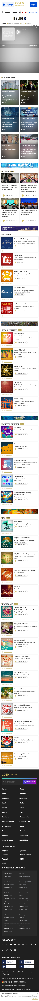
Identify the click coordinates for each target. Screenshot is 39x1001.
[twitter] (31, 25)
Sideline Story (18, 399)
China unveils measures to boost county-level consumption (29, 212)
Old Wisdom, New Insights (23, 721)
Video (4, 831)
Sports (4, 812)
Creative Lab (25, 821)
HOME (4, 23)
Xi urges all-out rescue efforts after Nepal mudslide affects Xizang (28, 151)
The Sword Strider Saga (22, 705)
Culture (22, 803)
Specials (5, 835)
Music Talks (18, 521)
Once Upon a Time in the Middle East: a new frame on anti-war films (9, 187)
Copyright (16, 972)
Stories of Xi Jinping (21, 239)
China (14, 12)
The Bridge (17, 427)
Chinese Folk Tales (20, 607)
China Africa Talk (19, 350)
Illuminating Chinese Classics (23, 754)
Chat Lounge (18, 382)
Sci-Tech (23, 798)
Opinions (5, 817)
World (4, 793)
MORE (12, 171)
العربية (22, 23)
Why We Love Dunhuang (22, 538)
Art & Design (7, 826)
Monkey (16, 737)
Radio (31, 12)
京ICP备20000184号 (26, 978)
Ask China (24, 840)
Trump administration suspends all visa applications (28, 98)
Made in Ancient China (21, 304)
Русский (28, 23)
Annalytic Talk (18, 366)
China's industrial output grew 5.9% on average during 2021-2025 (29, 124)
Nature (4, 807)
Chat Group (24, 831)
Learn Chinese (7, 840)
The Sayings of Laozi (20, 672)
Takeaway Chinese (20, 460)
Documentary (25, 817)
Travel (22, 807)
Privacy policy (27, 972)
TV (36, 12)
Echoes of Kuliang (20, 689)
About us (6, 974)
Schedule (34, 45)
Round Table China (20, 271)
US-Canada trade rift (8, 150)
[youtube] (34, 25)
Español (10, 23)
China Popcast (18, 476)
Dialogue (8, 145)
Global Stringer (8, 821)
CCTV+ (22, 859)
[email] (36, 25)
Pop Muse (17, 586)
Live (25, 12)
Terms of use (6, 972)
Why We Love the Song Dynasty (24, 554)
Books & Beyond (19, 640)
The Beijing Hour (30, 145)
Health (4, 803)
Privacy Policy (4, 999)
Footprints (17, 444)
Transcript (24, 835)
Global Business (30, 118)
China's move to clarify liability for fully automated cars (9, 124)
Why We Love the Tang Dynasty (24, 570)
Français (16, 23)
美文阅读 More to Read (21, 624)
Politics (23, 793)
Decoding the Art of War (22, 656)
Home (7, 12)
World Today (10, 118)
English (5, 851)
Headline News (10, 91)
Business (5, 798)
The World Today (30, 91)
